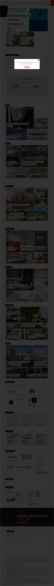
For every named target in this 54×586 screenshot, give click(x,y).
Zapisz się (27, 67)
